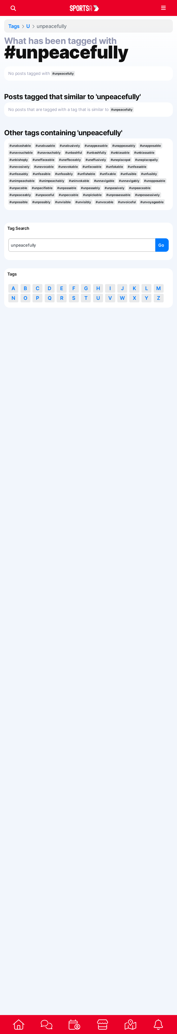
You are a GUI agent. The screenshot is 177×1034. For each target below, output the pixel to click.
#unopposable (154, 181)
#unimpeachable (22, 181)
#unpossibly (41, 202)
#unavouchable (21, 152)
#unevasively (19, 167)
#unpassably (90, 188)
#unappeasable (96, 145)
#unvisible (63, 202)
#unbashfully (96, 152)
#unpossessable (118, 195)
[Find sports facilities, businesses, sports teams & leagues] (130, 1024)
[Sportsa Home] (18, 1024)
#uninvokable (79, 181)
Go (161, 245)
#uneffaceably (70, 160)
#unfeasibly (64, 174)
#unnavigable (104, 181)
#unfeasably (18, 174)
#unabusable (45, 145)
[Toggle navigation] (163, 8)
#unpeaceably (20, 195)
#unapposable (150, 145)
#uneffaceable (43, 160)
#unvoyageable (152, 202)
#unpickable (92, 195)
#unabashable (20, 145)
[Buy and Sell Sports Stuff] (102, 1024)
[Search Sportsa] (13, 8)
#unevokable (68, 167)
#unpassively (114, 188)
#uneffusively (96, 160)
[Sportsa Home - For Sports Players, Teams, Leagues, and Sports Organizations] (87, 8)
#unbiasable (120, 152)
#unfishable (86, 174)
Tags (14, 26)
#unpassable (66, 188)
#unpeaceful (44, 195)
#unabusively (70, 145)
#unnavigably (129, 181)
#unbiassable (144, 152)
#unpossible (18, 202)
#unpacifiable (42, 188)
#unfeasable (137, 167)
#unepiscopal (121, 160)
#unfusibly (149, 174)
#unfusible (128, 174)
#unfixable (108, 174)
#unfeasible (41, 174)
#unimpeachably (51, 181)
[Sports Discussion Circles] (46, 1024)
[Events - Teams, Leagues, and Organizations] (74, 1024)
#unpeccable (68, 195)
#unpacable (18, 188)
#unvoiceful (127, 202)
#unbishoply (18, 160)
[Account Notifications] (158, 1024)
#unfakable (114, 167)
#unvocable (104, 202)
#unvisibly (83, 202)
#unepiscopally (146, 160)
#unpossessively (147, 195)
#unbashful (73, 152)
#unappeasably (123, 145)
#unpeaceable (139, 188)
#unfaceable (92, 167)
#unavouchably (49, 152)
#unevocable (44, 167)
